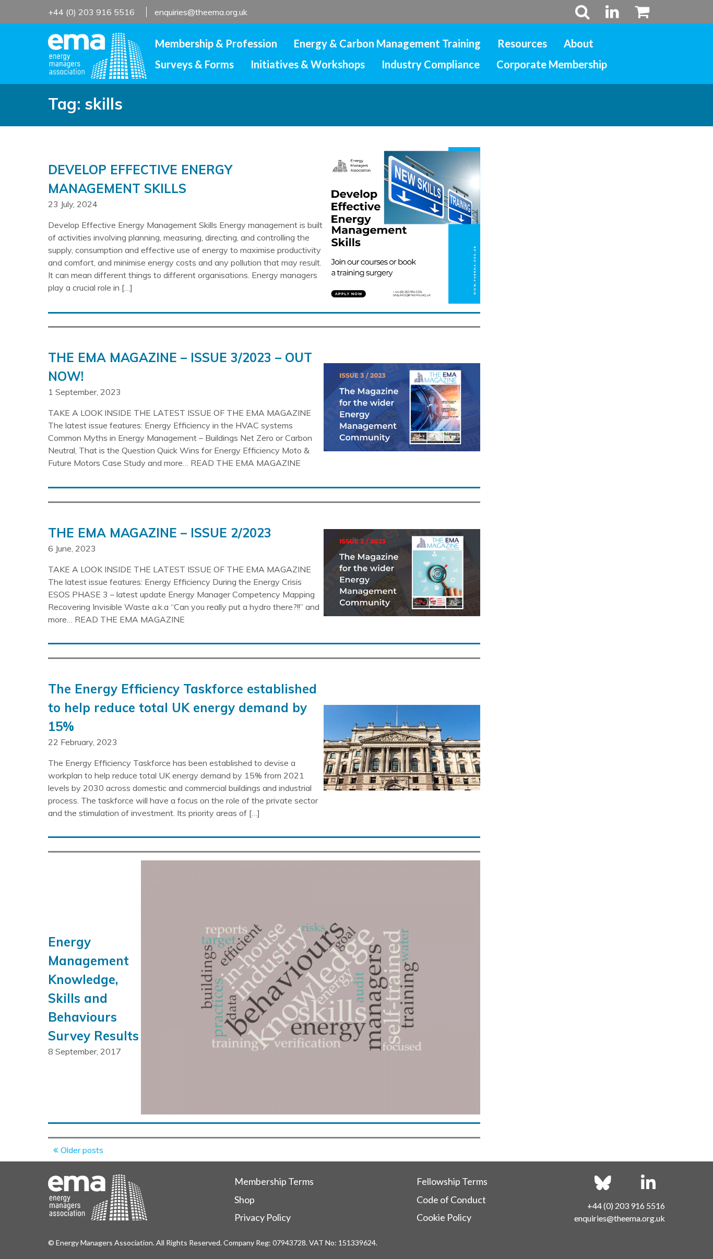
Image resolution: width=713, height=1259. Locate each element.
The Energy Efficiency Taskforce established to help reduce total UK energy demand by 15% (182, 707)
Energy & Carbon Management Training (387, 43)
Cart (638, 11)
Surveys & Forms (194, 64)
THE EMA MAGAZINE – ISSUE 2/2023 (159, 533)
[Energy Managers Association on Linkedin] (648, 1182)
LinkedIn (612, 11)
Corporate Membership (551, 64)
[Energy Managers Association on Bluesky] (603, 1182)
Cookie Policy (444, 1217)
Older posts (82, 1150)
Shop (244, 1199)
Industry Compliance (431, 64)
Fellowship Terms (452, 1181)
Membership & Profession (216, 43)
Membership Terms (274, 1181)
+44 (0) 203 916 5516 (92, 12)
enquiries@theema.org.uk (201, 12)
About (578, 43)
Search (582, 11)
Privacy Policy (262, 1217)
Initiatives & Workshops (308, 64)
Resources (522, 43)
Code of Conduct (451, 1199)
